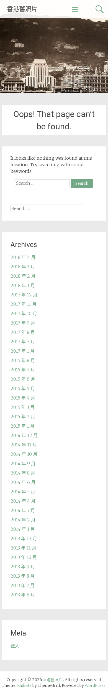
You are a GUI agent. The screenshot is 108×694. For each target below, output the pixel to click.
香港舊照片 (22, 9)
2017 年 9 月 (23, 323)
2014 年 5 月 (23, 491)
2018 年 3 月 (23, 266)
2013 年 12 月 (24, 538)
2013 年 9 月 (23, 566)
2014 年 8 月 (23, 473)
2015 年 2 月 (23, 416)
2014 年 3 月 (23, 510)
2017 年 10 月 (24, 313)
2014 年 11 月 (24, 445)
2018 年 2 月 (23, 276)
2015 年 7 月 (23, 370)
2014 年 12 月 (24, 435)
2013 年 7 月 (23, 585)
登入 (15, 646)
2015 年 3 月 (23, 407)
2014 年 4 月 (23, 501)
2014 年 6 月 (23, 482)
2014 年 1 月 (23, 529)
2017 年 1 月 (23, 351)
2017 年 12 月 (24, 295)
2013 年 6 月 (23, 594)
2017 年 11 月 (24, 304)
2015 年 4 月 (23, 398)
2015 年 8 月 (23, 360)
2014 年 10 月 (24, 454)
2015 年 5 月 (23, 388)
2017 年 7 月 (23, 341)
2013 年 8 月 (23, 576)
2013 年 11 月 (23, 548)
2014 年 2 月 (23, 519)
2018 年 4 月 (23, 257)
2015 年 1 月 (23, 426)
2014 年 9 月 (23, 463)
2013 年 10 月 (24, 557)
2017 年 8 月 (23, 332)
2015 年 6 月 (23, 379)
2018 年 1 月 (23, 285)
